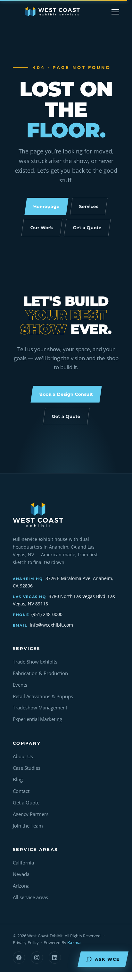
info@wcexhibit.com (51, 625)
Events (20, 685)
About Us (23, 756)
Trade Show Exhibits (35, 662)
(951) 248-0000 (46, 614)
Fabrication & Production (40, 673)
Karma (74, 942)
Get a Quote (26, 803)
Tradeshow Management (40, 708)
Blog (18, 780)
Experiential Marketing (37, 719)
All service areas (30, 897)
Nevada (21, 874)
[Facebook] (19, 957)
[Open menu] (115, 11)
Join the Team (28, 826)
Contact (21, 791)
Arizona (21, 886)
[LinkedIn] (55, 957)
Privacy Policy (26, 942)
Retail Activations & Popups (43, 696)
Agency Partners (30, 814)
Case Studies (26, 768)
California (23, 863)
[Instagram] (37, 957)
